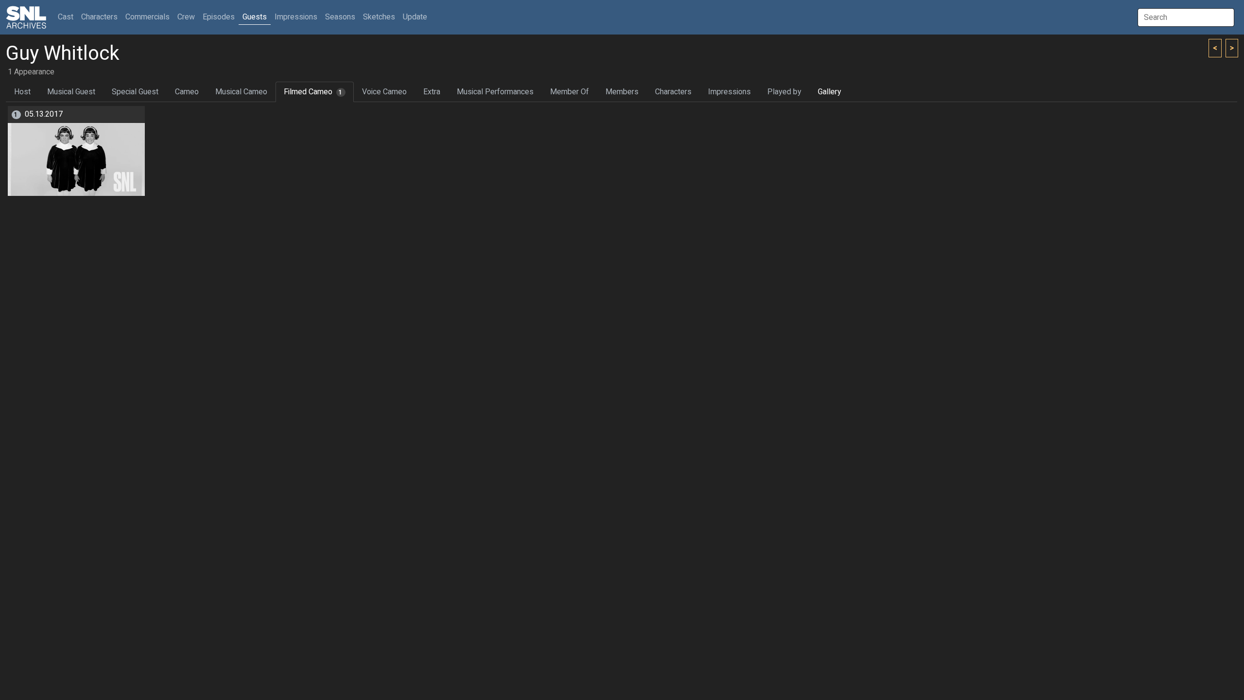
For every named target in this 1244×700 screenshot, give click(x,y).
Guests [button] (254, 17)
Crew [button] (186, 17)
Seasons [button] (340, 17)
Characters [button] (99, 17)
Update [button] (415, 17)
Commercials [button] (147, 17)
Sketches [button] (379, 17)
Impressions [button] (296, 17)
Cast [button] (67, 17)
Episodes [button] (219, 17)
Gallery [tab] (829, 92)
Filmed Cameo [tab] (313, 92)
